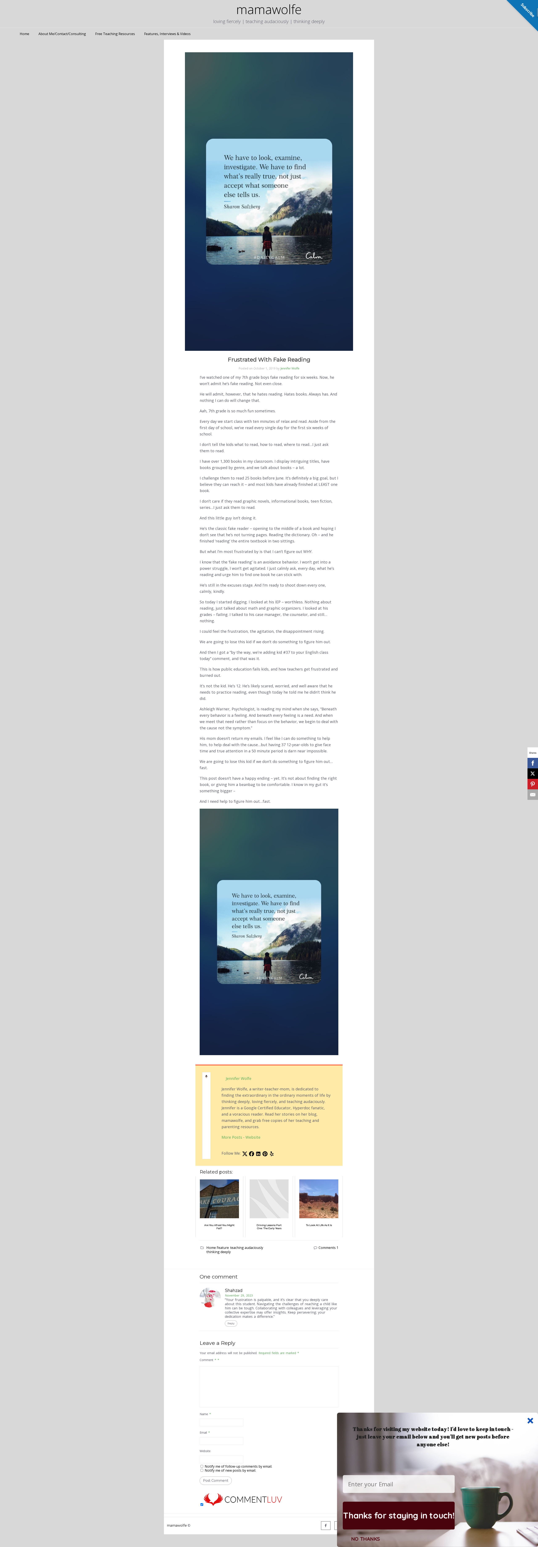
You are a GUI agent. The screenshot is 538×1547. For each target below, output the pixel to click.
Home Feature (217, 1247)
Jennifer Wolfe (289, 368)
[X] (532, 773)
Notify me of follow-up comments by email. (238, 1466)
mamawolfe (177, 1525)
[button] (433, 1436)
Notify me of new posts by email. (230, 1470)
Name (205, 1414)
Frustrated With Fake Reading (269, 359)
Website (252, 1137)
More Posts (232, 1137)
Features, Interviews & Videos (167, 33)
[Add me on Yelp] (271, 1154)
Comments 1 (328, 1247)
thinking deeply (218, 1252)
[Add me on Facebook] (251, 1154)
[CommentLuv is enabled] (243, 1504)
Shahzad (234, 1290)
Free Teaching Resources (115, 33)
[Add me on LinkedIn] (258, 1154)
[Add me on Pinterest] (265, 1154)
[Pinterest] (532, 784)
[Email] (532, 794)
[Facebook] (326, 1525)
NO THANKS (365, 1538)
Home (24, 33)
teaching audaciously (246, 1247)
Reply (231, 1323)
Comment (208, 1360)
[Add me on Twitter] (244, 1154)
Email (205, 1432)
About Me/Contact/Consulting (62, 33)
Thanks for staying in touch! (398, 1515)
